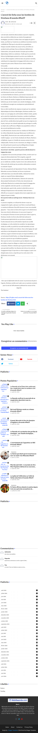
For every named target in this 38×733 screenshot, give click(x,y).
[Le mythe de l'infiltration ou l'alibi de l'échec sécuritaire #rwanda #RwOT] (4, 477)
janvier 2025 (19, 648)
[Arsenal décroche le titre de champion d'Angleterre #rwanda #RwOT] (4, 421)
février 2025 (19, 645)
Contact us (19, 727)
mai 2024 (19, 673)
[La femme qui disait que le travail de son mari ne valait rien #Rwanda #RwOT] (4, 455)
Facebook (12, 303)
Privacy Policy (29, 727)
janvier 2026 (19, 612)
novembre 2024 (19, 655)
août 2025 (19, 627)
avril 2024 (19, 676)
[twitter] (19, 719)
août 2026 (19, 590)
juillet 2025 (19, 630)
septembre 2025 (19, 624)
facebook (11, 359)
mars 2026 (19, 605)
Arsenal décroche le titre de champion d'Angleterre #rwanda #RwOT (22, 421)
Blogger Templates (13, 730)
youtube (29, 359)
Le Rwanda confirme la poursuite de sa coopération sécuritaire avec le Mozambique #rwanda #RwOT (22, 399)
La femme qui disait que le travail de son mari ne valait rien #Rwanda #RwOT (23, 454)
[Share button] (27, 304)
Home (7, 727)
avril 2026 (19, 602)
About (12, 727)
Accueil (3, 9)
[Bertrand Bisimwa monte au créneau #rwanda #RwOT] (4, 410)
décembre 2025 (19, 615)
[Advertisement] (19, 523)
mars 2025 (19, 642)
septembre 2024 (19, 661)
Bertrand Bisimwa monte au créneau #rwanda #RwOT (22, 410)
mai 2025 (19, 636)
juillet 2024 (19, 667)
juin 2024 (19, 670)
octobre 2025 (19, 621)
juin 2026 (19, 596)
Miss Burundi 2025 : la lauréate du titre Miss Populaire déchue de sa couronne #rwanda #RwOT (23, 466)
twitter (11, 364)
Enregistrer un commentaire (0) (19, 348)
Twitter (18, 304)
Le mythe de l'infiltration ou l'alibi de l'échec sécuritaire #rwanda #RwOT (22, 477)
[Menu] (2, 3)
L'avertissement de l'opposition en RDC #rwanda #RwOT (22, 443)
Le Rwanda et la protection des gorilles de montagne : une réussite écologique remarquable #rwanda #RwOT (23, 432)
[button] (36, 3)
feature (2, 688)
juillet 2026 (19, 593)
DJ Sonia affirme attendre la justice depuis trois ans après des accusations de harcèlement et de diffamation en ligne (24, 488)
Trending (2, 691)
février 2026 (19, 608)
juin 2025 (19, 633)
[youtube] (22, 719)
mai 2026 (19, 599)
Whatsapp (23, 304)
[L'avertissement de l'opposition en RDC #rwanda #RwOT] (4, 444)
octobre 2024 (19, 658)
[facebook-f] (16, 719)
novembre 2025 (19, 618)
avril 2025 (19, 639)
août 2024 (19, 664)
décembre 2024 (19, 652)
